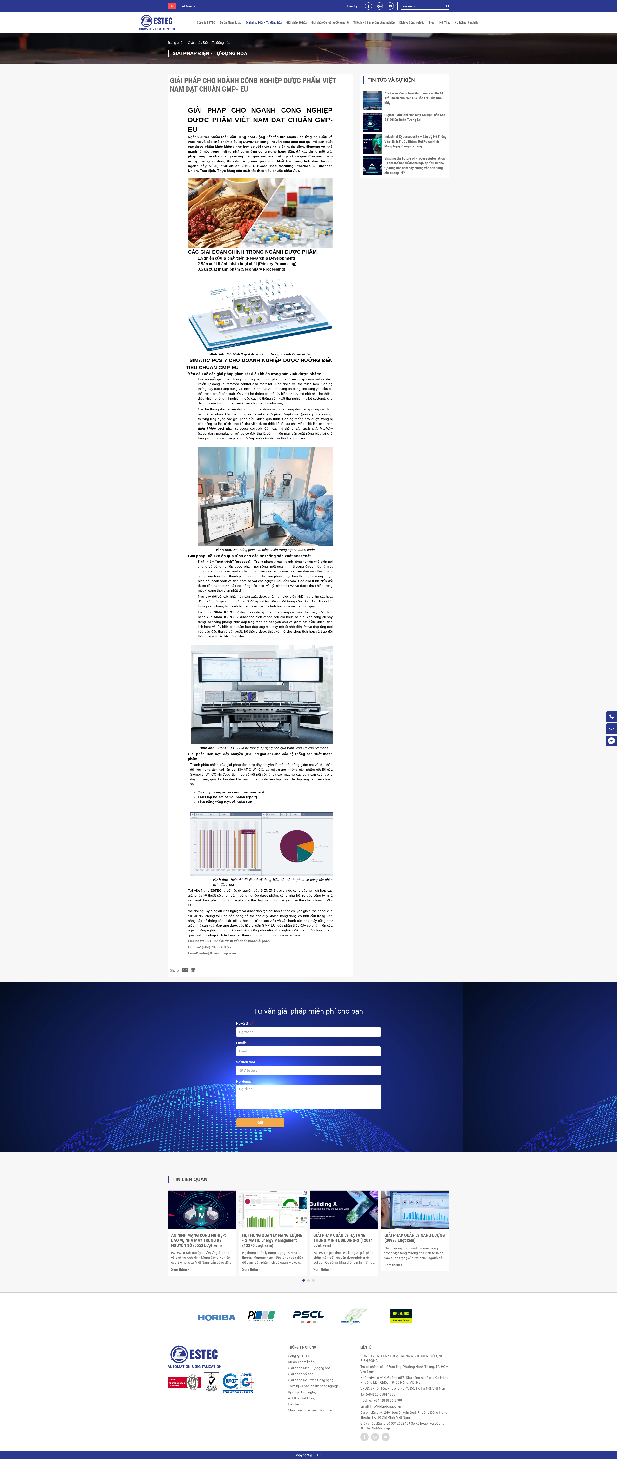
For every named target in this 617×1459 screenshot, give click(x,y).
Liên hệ (352, 6)
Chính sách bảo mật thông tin (310, 1410)
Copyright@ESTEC (308, 1455)
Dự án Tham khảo (230, 22)
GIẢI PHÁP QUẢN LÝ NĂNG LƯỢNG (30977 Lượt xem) (414, 1238)
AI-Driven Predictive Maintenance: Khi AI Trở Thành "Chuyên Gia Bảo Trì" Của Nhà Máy (413, 98)
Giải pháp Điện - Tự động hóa (264, 22)
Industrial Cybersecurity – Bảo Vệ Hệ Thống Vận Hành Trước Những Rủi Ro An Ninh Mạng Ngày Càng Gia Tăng (415, 141)
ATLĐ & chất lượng (302, 1398)
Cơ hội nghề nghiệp (466, 22)
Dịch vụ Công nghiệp (411, 22)
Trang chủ (175, 43)
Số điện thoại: (247, 1062)
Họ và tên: (244, 1023)
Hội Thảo (444, 22)
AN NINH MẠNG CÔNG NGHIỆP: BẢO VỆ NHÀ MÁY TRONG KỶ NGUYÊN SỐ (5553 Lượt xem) (198, 1240)
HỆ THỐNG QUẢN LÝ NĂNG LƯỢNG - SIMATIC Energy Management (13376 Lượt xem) (272, 1240)
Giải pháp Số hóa (296, 22)
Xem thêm (179, 1270)
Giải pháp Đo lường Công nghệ (330, 22)
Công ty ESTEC (206, 22)
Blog (432, 22)
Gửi (260, 1122)
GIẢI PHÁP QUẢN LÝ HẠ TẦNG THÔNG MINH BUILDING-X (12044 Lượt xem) (343, 1240)
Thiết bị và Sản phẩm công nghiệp (374, 22)
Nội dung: (243, 1081)
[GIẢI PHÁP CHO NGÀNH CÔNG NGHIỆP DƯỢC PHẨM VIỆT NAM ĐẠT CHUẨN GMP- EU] (185, 970)
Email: (241, 1043)
